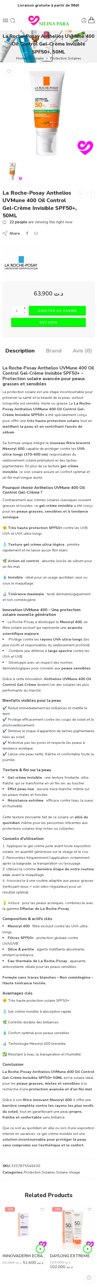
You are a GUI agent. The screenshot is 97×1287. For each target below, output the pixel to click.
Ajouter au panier (57, 311)
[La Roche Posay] (21, 263)
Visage (74, 1172)
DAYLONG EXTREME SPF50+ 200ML (72, 1256)
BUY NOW (49, 322)
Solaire (38, 58)
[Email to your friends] (36, 233)
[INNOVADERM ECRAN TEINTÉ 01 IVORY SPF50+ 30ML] (24, 1227)
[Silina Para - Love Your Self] (48, 20)
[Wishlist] (9, 72)
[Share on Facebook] (27, 233)
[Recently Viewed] (89, 1277)
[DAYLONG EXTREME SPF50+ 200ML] (72, 1227)
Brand (54, 351)
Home (21, 58)
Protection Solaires (65, 58)
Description (20, 351)
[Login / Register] (84, 20)
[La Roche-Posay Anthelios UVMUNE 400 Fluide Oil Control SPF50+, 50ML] (91, 193)
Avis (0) (82, 351)
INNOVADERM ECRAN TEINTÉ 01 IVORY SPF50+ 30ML (24, 1256)
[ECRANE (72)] (48, 111)
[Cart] (91, 20)
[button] (40, 1248)
